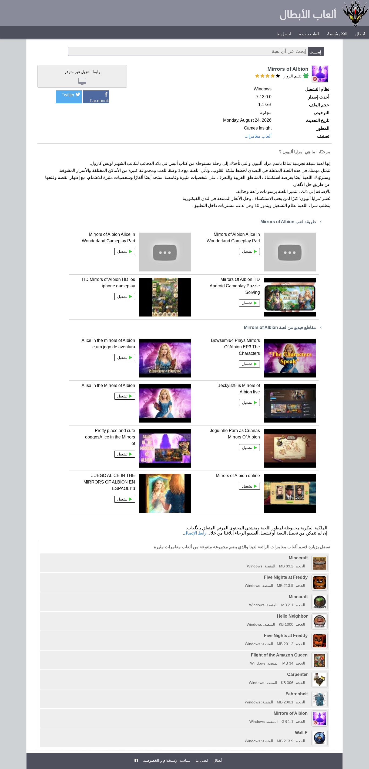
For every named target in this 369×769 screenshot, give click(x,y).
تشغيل (247, 251)
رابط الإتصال (195, 533)
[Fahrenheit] (243, 694)
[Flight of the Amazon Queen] (248, 655)
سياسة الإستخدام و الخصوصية (166, 760)
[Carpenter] (247, 674)
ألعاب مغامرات (257, 136)
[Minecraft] (245, 558)
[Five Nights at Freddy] (243, 577)
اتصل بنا (284, 34)
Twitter (68, 95)
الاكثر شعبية (337, 34)
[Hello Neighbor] (245, 616)
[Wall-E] (243, 732)
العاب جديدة (309, 34)
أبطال (360, 34)
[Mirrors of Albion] (247, 713)
